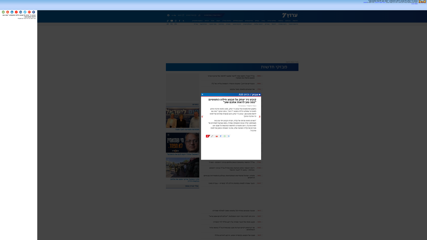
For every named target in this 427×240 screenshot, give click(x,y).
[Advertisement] (392, 5)
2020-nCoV (414, 3)
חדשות (365, 2)
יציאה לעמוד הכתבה (380, 2)
